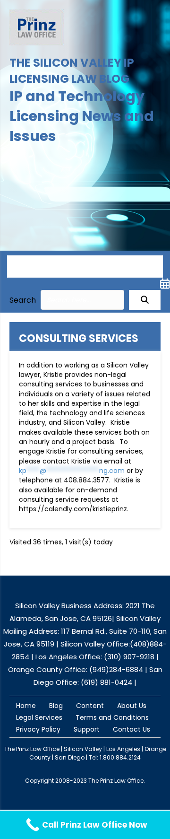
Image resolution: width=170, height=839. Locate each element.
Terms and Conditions (112, 717)
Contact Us (131, 729)
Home (26, 705)
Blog (56, 705)
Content (90, 705)
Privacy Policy (38, 729)
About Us (131, 705)
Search (22, 300)
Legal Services (39, 717)
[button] (145, 300)
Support (87, 729)
